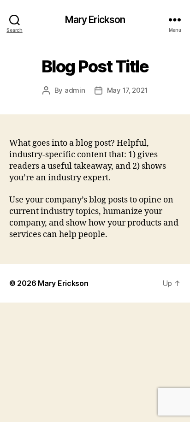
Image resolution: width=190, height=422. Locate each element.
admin (75, 90)
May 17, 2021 (127, 90)
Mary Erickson (95, 19)
